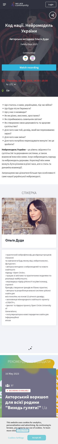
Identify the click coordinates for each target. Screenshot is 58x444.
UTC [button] (11, 84)
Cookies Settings (16, 437)
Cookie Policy (23, 430)
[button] (4, 4)
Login (50, 4)
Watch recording (29, 67)
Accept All (36, 437)
